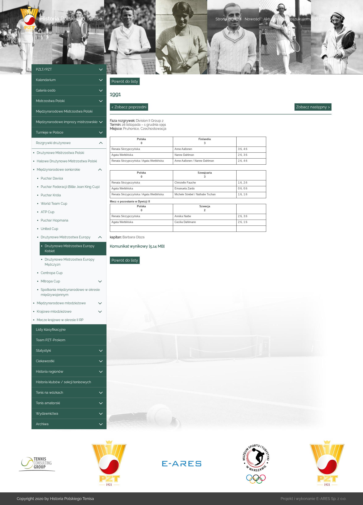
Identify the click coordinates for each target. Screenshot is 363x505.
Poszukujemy (300, 19)
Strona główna (228, 19)
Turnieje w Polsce (49, 132)
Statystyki (43, 351)
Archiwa (42, 424)
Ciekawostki (45, 361)
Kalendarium (46, 80)
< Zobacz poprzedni (129, 107)
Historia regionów (49, 372)
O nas (320, 19)
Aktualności (274, 19)
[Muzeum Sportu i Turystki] (254, 463)
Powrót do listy (125, 81)
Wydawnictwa (47, 414)
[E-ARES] (181, 463)
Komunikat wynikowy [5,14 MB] (137, 246)
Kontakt (335, 19)
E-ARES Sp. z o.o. (331, 498)
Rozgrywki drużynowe (53, 143)
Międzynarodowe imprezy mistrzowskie (66, 122)
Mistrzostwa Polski (50, 101)
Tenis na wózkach (49, 393)
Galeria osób (45, 90)
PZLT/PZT (44, 69)
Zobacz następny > (313, 107)
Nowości (252, 19)
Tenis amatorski (48, 403)
